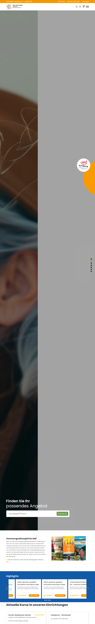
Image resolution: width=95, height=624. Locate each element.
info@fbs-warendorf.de (15, 1)
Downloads (85, 1)
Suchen (61, 513)
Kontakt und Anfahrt (73, 1)
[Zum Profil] (80, 7)
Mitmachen (61, 1)
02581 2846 (28, 1)
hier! (7, 562)
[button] (44, 600)
